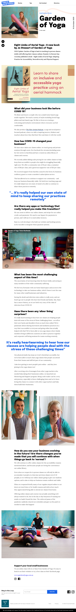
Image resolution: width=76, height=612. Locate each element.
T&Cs (50, 603)
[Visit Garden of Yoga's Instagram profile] (15, 579)
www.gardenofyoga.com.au (23, 575)
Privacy (56, 603)
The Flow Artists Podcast (34, 130)
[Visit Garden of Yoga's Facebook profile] (19, 579)
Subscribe (52, 591)
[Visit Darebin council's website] (5, 604)
